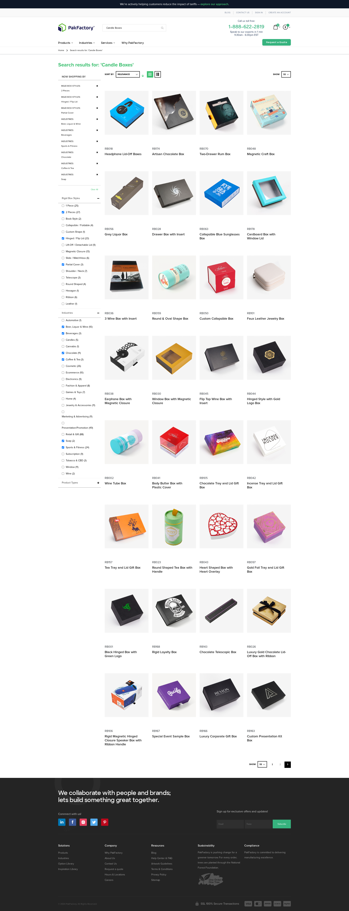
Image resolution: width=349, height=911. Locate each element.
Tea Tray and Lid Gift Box (123, 568)
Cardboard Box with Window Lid (261, 236)
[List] (158, 74)
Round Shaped (76, 284)
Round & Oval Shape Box (170, 319)
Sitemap (155, 880)
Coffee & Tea (75, 359)
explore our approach (214, 4)
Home (61, 50)
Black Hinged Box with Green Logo (121, 654)
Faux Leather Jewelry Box (265, 319)
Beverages (74, 333)
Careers (109, 880)
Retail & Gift (75, 434)
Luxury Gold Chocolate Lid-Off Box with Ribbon (266, 654)
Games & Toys (76, 392)
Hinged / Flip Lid (78, 238)
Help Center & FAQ (161, 858)
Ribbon (72, 297)
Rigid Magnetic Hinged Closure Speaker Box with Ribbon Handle (123, 740)
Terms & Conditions (162, 869)
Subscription (75, 454)
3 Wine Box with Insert (121, 319)
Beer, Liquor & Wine (79, 326)
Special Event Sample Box (171, 736)
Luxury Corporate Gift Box (218, 736)
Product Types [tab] (70, 482)
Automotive (74, 320)
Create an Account (279, 12)
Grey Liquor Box (116, 234)
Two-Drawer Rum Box (215, 154)
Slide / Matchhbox (78, 258)
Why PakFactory (114, 852)
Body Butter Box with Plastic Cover (167, 485)
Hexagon (73, 290)
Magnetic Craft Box (261, 154)
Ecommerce (75, 372)
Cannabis (73, 346)
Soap (71, 440)
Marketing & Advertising (77, 416)
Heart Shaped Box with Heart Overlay (216, 570)
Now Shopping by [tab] (74, 76)
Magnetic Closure (78, 251)
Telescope (73, 277)
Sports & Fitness (78, 447)
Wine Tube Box (115, 483)
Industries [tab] (67, 312)
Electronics (74, 379)
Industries (63, 858)
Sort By (109, 74)
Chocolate (74, 353)
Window (72, 467)
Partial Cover (75, 264)
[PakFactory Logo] (76, 27)
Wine (71, 473)
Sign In (259, 12)
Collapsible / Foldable (80, 225)
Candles (72, 339)
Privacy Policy (158, 874)
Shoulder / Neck (77, 271)
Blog (227, 12)
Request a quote (114, 869)
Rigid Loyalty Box (164, 652)
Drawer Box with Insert (168, 234)
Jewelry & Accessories (81, 405)
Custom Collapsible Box (216, 319)
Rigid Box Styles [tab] (71, 198)
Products (63, 852)
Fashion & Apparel (78, 385)
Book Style (74, 218)
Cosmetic (74, 366)
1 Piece (72, 205)
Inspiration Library (68, 869)
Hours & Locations (115, 874)
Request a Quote (276, 42)
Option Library (66, 863)
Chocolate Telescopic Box (218, 652)
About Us (110, 858)
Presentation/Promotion (78, 427)
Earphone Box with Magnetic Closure (118, 401)
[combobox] (134, 27)
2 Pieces (73, 212)
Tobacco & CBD (76, 460)
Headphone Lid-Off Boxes (123, 154)
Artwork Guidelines (161, 863)
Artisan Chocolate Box (168, 154)
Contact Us (242, 12)
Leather (72, 303)
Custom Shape (76, 231)
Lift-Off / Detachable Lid (81, 244)
